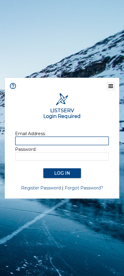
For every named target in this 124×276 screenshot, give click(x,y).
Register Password (41, 188)
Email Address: (30, 133)
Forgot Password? (84, 188)
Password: (25, 149)
